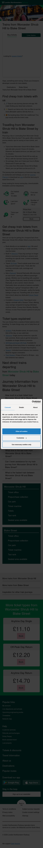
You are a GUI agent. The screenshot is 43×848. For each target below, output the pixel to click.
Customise (20, 438)
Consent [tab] (8, 407)
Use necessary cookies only (21, 444)
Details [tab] (21, 407)
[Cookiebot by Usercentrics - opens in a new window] (32, 402)
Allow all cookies (21, 431)
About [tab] (35, 407)
